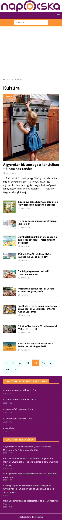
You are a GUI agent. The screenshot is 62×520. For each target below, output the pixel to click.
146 (7, 369)
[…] (26, 192)
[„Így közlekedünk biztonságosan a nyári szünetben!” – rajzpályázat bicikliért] (9, 241)
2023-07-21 (25, 295)
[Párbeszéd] (9, 274)
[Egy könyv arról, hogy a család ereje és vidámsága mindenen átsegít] (9, 207)
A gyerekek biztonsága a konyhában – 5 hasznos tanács (31, 166)
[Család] (9, 256)
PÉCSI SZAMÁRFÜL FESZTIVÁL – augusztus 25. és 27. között (35, 255)
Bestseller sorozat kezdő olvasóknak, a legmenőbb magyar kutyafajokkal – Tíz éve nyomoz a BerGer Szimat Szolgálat (30, 462)
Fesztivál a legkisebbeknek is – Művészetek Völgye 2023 (35, 345)
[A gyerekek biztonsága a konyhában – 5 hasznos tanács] (31, 127)
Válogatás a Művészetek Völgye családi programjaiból (36, 290)
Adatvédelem (25, 517)
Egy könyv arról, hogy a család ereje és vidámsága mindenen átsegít (38, 203)
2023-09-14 (25, 227)
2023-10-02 (11, 173)
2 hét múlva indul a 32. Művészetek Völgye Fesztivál (38, 328)
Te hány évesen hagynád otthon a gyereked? (37, 222)
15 (43, 362)
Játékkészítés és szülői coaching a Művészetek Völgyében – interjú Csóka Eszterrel (37, 308)
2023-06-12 (25, 350)
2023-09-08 (25, 246)
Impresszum (37, 517)
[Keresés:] (31, 22)
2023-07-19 (25, 315)
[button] (57, 15)
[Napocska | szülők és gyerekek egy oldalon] (31, 6)
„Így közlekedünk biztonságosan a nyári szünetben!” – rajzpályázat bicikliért (37, 239)
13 (27, 362)
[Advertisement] (31, 53)
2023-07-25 (25, 278)
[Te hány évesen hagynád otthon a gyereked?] (9, 224)
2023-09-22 (25, 208)
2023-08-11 (25, 260)
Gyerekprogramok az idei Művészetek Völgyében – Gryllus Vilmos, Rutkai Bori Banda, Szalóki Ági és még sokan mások (28, 489)
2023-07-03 (25, 332)
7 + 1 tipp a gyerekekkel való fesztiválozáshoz (33, 273)
